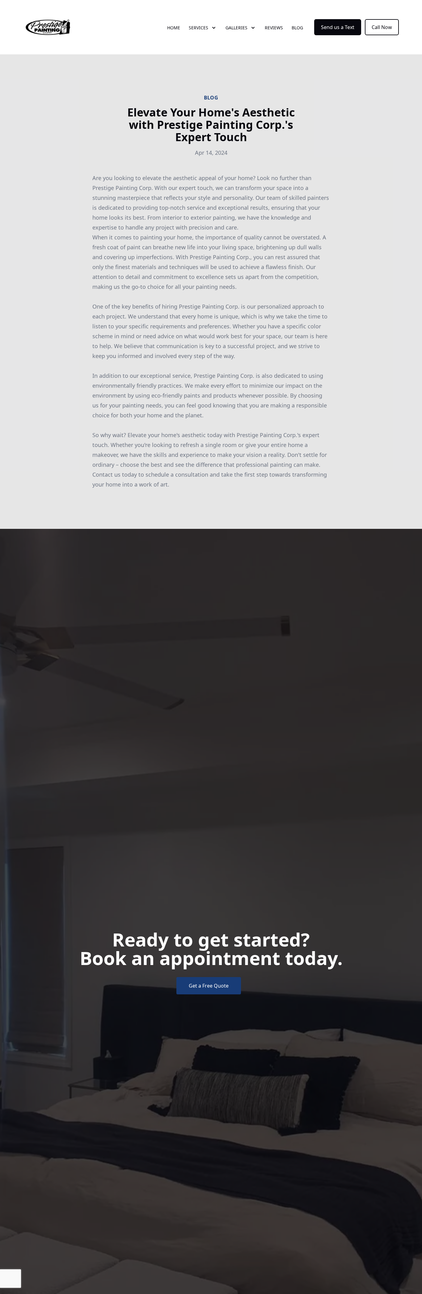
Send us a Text (337, 27)
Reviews (274, 28)
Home (173, 28)
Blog (297, 28)
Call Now (382, 27)
